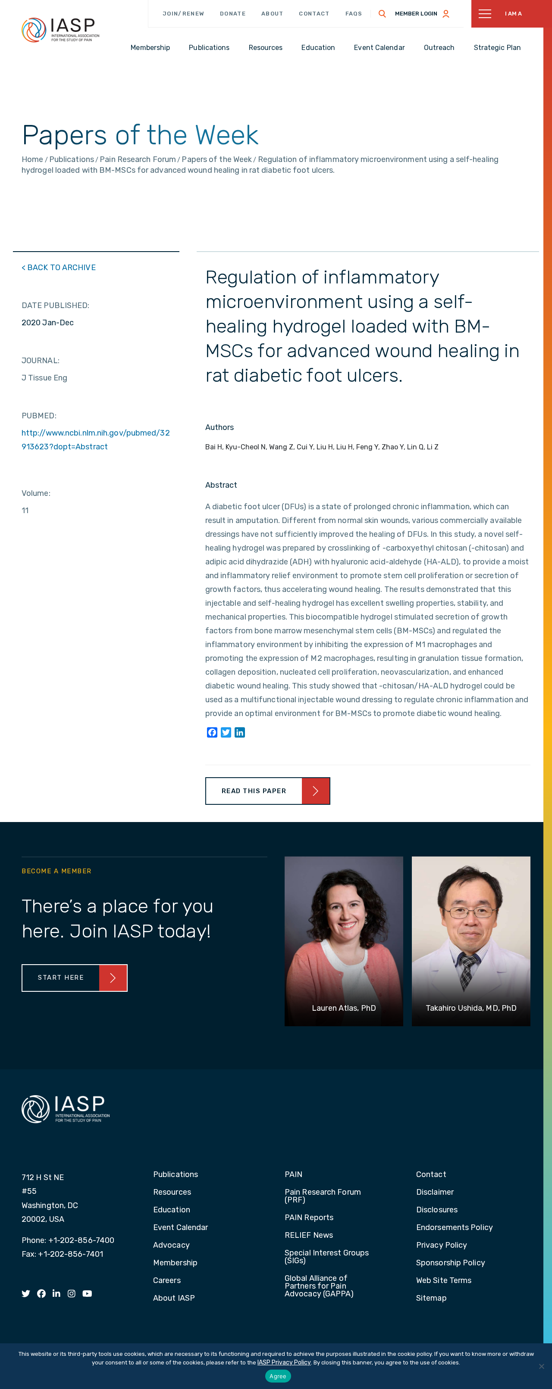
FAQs (354, 13)
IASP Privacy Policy (284, 1362)
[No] (541, 1366)
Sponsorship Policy (450, 1263)
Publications (175, 1175)
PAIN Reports (309, 1218)
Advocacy (171, 1245)
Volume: (36, 493)
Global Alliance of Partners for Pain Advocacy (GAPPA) (319, 1286)
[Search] (382, 14)
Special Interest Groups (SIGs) (327, 1257)
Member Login (416, 13)
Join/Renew (183, 13)
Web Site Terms (443, 1281)
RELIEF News (309, 1235)
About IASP (174, 1298)
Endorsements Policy (454, 1228)
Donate (233, 13)
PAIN (293, 1175)
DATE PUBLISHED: (56, 305)
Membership (175, 1263)
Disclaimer (435, 1192)
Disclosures (437, 1210)
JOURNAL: (41, 360)
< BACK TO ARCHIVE (59, 267)
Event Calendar (180, 1228)
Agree (278, 1376)
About (272, 13)
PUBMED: (39, 415)
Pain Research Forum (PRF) (323, 1196)
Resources (172, 1192)
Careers (167, 1281)
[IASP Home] (60, 29)
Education (171, 1210)
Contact (314, 13)
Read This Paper (254, 791)
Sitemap (431, 1298)
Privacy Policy (441, 1245)
